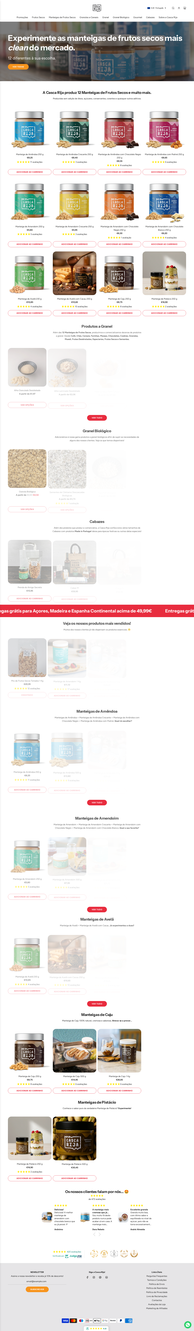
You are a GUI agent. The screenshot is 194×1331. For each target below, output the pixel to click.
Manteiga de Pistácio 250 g (164, 299)
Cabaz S (119, 586)
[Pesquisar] (173, 8)
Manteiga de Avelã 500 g (107, 976)
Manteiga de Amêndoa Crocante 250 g (74, 154)
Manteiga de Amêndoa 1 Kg (107, 680)
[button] (11, 377)
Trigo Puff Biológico (107, 491)
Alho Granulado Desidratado (27, 389)
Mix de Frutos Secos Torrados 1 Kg (27, 680)
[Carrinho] (185, 8)
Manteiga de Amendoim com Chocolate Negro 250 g (119, 228)
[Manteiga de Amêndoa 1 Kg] (107, 656)
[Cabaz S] (119, 561)
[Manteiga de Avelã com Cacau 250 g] (74, 273)
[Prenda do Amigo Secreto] (29, 561)
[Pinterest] (100, 1277)
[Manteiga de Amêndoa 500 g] (67, 748)
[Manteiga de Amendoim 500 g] (67, 855)
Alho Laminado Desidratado (67, 389)
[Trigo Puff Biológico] (107, 467)
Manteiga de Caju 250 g (119, 299)
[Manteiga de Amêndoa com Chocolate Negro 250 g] (119, 129)
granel (60, 335)
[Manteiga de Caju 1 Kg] (119, 1051)
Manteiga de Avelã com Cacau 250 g (74, 299)
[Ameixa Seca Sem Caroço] (147, 366)
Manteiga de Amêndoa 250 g (29, 154)
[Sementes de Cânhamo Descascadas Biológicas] (67, 467)
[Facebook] (87, 1277)
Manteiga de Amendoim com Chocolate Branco (96, 827)
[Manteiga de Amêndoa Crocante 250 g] (74, 129)
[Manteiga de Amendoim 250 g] (29, 201)
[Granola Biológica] (27, 467)
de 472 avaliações (97, 1199)
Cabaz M (74, 586)
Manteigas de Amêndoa (66, 717)
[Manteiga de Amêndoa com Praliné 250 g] (164, 129)
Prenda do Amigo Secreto (30, 586)
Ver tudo (97, 418)
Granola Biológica (27, 491)
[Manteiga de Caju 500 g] (74, 1051)
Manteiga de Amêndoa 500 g (67, 771)
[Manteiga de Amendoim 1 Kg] (67, 656)
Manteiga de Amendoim (65, 824)
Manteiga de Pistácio (107, 1108)
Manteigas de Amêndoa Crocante (95, 717)
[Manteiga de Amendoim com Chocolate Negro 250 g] (119, 201)
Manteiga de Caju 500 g (74, 1076)
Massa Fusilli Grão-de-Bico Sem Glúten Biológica (146, 492)
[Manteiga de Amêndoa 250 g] (29, 129)
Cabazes (57, 531)
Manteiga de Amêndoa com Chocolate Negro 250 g (119, 156)
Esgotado (107, 508)
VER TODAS (18, 67)
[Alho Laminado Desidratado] (67, 366)
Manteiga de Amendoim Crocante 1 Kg (147, 680)
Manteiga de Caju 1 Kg (119, 1076)
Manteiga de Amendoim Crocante (95, 824)
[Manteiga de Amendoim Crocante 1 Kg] (147, 656)
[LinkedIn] (106, 1277)
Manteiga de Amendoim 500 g (67, 878)
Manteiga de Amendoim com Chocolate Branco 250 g (164, 228)
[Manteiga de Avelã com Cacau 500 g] (147, 952)
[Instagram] (94, 1277)
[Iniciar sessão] (179, 8)
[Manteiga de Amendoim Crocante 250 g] (74, 201)
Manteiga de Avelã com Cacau (94, 925)
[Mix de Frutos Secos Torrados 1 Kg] (27, 656)
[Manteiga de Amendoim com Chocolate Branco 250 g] (164, 201)
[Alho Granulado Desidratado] (27, 366)
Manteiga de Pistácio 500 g (74, 1164)
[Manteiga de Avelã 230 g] (29, 273)
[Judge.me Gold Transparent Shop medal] (94, 1254)
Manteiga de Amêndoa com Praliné (97, 720)
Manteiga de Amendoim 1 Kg (67, 680)
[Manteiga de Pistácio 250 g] (164, 273)
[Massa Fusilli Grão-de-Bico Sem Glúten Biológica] (147, 467)
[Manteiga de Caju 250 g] (119, 273)
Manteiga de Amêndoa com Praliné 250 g (164, 154)
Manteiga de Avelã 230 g (29, 299)
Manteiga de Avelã (68, 925)
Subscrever (37, 1289)
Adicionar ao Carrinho (29, 172)
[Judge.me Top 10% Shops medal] (134, 1254)
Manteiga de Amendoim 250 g (29, 226)
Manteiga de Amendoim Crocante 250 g (75, 226)
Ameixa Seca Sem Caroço (146, 389)
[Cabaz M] (74, 561)
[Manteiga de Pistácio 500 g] (74, 1138)
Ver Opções (27, 404)
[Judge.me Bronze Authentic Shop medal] (124, 1254)
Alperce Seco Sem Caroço (107, 389)
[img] (97, 1195)
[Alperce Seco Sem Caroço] (107, 366)
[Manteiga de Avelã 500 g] (107, 952)
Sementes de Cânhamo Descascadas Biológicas (67, 492)
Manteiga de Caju (70, 1020)
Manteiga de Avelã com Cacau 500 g (146, 976)
